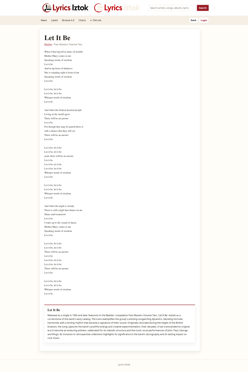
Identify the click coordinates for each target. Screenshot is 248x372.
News (44, 20)
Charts (82, 20)
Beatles (48, 44)
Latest (54, 20)
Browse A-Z (68, 20)
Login (204, 20)
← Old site (95, 20)
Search (203, 7)
